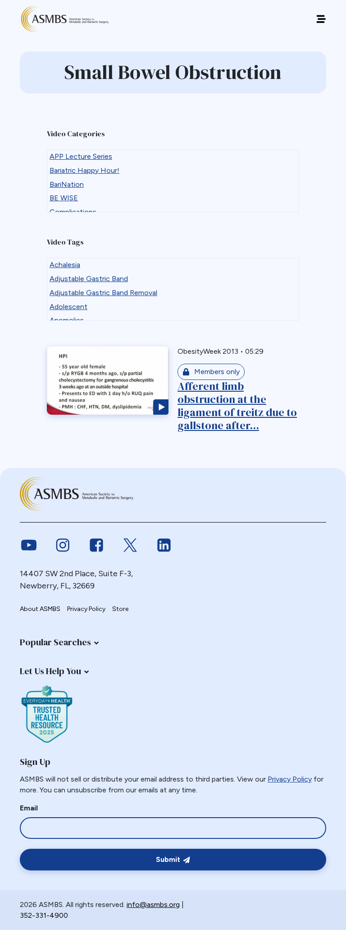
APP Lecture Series (81, 156)
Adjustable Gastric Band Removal (103, 292)
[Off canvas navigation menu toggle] (321, 19)
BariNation (67, 184)
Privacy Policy (86, 609)
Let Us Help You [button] (50, 671)
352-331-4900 (44, 915)
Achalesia (65, 264)
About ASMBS (40, 609)
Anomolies (67, 320)
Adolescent (68, 306)
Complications (73, 212)
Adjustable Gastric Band (89, 278)
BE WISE (64, 198)
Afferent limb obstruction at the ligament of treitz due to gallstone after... (237, 405)
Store (120, 609)
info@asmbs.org (153, 904)
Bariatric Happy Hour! (84, 170)
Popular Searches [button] (55, 642)
